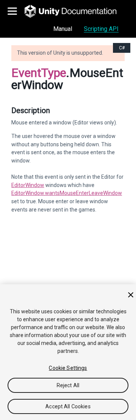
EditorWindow (27, 185)
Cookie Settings (68, 368)
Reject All (68, 385)
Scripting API (101, 28)
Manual (62, 28)
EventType (38, 73)
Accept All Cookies (68, 406)
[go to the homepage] (76, 11)
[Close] (130, 295)
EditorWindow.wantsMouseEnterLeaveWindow (66, 193)
